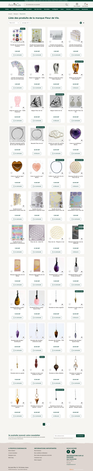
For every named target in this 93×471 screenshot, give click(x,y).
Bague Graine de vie (56, 110)
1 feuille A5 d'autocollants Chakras (17, 45)
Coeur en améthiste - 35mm (76, 144)
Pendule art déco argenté (56, 307)
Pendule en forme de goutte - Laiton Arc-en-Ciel (56, 406)
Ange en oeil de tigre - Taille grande (75, 78)
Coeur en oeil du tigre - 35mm (17, 177)
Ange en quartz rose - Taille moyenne (17, 111)
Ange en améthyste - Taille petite (37, 78)
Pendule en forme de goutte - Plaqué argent (75, 406)
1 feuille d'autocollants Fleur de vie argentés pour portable (56, 46)
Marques (16, 14)
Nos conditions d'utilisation (40, 453)
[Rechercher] (66, 4)
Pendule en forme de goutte (17, 406)
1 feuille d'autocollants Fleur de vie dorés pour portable (75, 46)
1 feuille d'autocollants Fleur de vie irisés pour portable (17, 79)
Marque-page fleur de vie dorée (17, 275)
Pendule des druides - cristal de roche (37, 341)
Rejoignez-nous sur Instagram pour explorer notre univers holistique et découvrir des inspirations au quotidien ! (46, 0)
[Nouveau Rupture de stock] (76, 232)
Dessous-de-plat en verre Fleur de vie (75, 177)
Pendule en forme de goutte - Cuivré (37, 406)
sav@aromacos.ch (71, 464)
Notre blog (10, 457)
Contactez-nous (38, 457)
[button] (85, 4)
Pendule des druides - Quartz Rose (75, 341)
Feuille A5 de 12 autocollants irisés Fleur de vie (75, 210)
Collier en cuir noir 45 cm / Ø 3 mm (56, 177)
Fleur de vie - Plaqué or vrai (56, 242)
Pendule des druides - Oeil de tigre (56, 341)
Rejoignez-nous (12, 455)
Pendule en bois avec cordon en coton (37, 374)
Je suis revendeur (12, 453)
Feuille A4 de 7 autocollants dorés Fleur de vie (17, 210)
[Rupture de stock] (76, 68)
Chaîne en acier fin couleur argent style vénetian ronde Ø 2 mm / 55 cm (56, 144)
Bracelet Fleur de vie (37, 143)
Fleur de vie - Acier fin (37, 242)
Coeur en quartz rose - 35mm (36, 177)
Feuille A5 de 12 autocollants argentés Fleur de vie (37, 210)
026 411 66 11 (70, 460)
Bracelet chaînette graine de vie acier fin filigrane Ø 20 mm (17, 144)
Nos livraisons (37, 450)
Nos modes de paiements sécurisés (43, 455)
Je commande (18, 55)
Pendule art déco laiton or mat (75, 308)
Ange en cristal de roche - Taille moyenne (56, 78)
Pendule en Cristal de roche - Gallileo (75, 374)
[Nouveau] (17, 35)
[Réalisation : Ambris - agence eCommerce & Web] (76, 469)
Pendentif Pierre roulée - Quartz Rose (37, 308)
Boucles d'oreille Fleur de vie (75, 111)
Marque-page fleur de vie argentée (75, 242)
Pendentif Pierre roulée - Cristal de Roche (76, 275)
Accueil (10, 14)
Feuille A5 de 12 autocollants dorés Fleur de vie (56, 210)
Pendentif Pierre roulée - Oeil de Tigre (17, 308)
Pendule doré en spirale (17, 373)
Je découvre (76, 87)
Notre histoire (11, 450)
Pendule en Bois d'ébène (56, 373)
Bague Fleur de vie (36, 110)
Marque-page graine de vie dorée (37, 275)
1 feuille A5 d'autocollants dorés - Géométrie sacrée (37, 45)
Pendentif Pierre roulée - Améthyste (56, 275)
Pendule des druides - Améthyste (17, 341)
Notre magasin (37, 460)
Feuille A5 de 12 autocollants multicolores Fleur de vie (17, 243)
